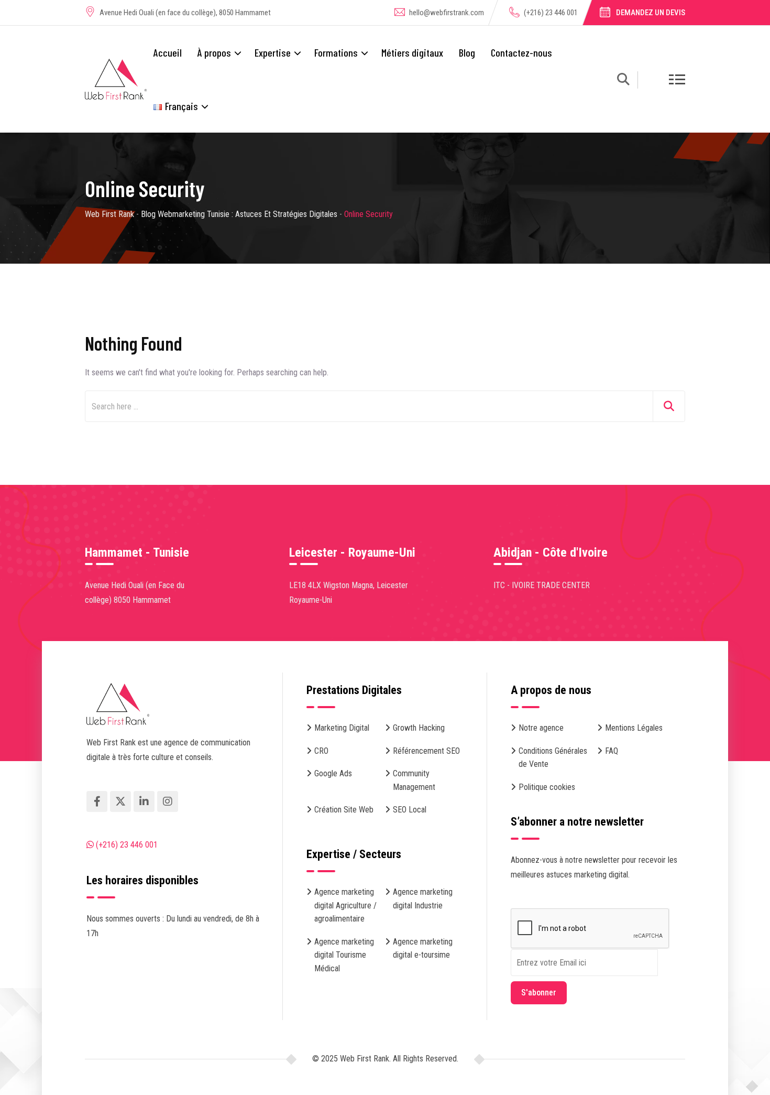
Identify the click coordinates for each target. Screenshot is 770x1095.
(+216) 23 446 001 (551, 12)
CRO (321, 751)
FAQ (611, 751)
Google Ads (333, 773)
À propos (214, 52)
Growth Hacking (419, 728)
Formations (336, 52)
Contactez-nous (521, 52)
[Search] (623, 81)
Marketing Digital (341, 728)
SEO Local (409, 810)
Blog (467, 52)
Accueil (167, 52)
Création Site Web (343, 810)
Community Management (414, 780)
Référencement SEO (426, 751)
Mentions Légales (634, 728)
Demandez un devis (650, 12)
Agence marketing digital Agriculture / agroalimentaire (345, 905)
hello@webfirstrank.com (446, 12)
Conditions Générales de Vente (553, 757)
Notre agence (541, 728)
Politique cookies (547, 787)
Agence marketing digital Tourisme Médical (344, 955)
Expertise (273, 52)
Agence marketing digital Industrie (423, 898)
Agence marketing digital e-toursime (423, 948)
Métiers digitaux (412, 52)
